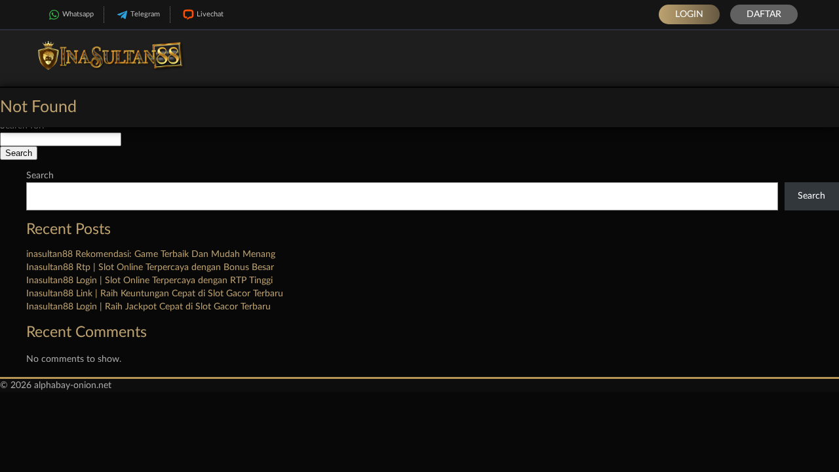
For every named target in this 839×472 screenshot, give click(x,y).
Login (689, 14)
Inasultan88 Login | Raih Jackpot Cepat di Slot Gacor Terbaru (148, 306)
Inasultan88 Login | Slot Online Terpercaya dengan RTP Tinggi (149, 280)
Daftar (764, 14)
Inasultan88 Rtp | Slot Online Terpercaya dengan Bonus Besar (150, 267)
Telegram (145, 14)
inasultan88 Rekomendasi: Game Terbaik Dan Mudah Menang (150, 254)
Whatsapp (78, 14)
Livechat (210, 14)
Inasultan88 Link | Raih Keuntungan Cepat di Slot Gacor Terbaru (154, 293)
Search (40, 175)
